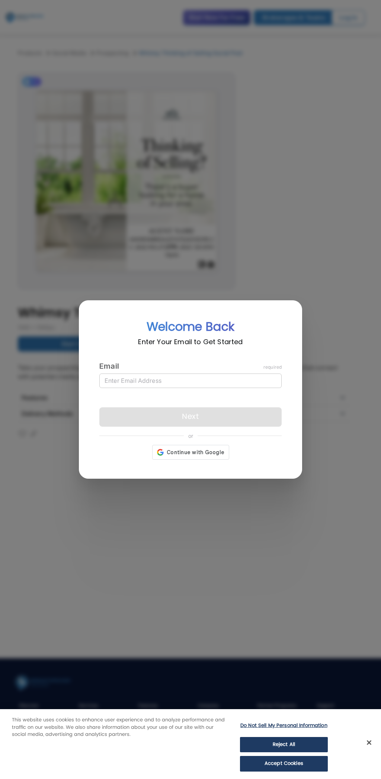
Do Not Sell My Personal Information (283, 726)
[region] (190, 744)
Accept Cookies (284, 763)
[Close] (369, 742)
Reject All (284, 745)
